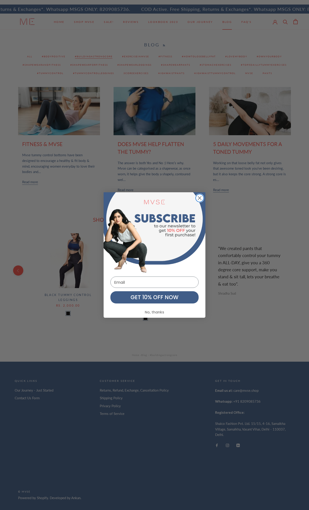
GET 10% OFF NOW (154, 297)
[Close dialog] (200, 198)
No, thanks (154, 312)
